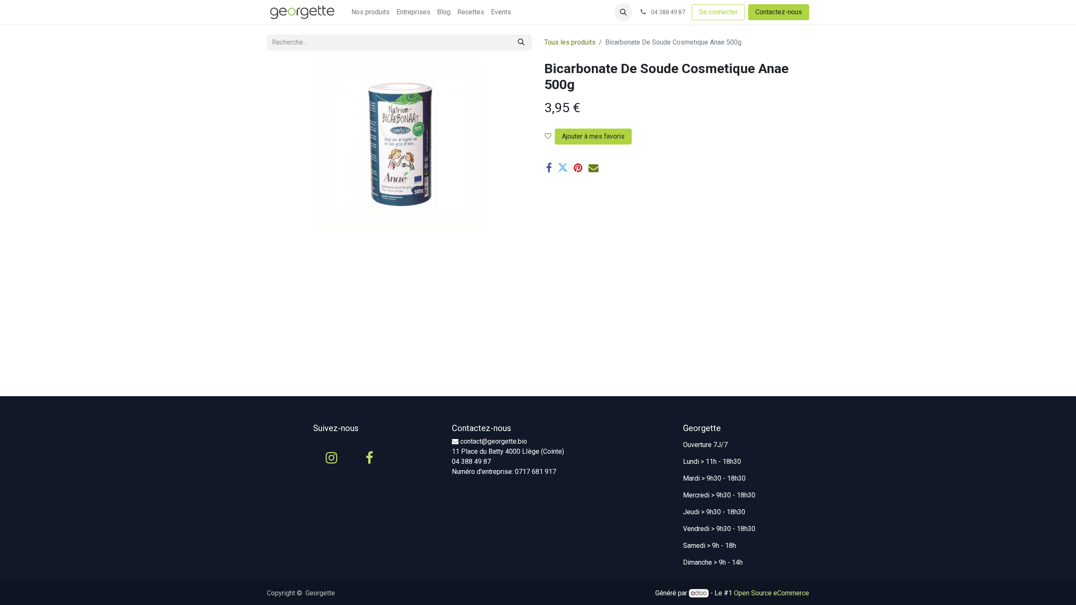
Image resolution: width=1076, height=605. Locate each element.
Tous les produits (570, 42)
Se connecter (718, 12)
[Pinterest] (578, 168)
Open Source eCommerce (771, 593)
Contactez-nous (778, 12)
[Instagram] (331, 458)
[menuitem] (370, 12)
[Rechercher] (521, 42)
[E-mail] (593, 168)
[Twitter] (563, 168)
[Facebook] (549, 168)
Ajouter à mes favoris (593, 136)
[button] (623, 12)
